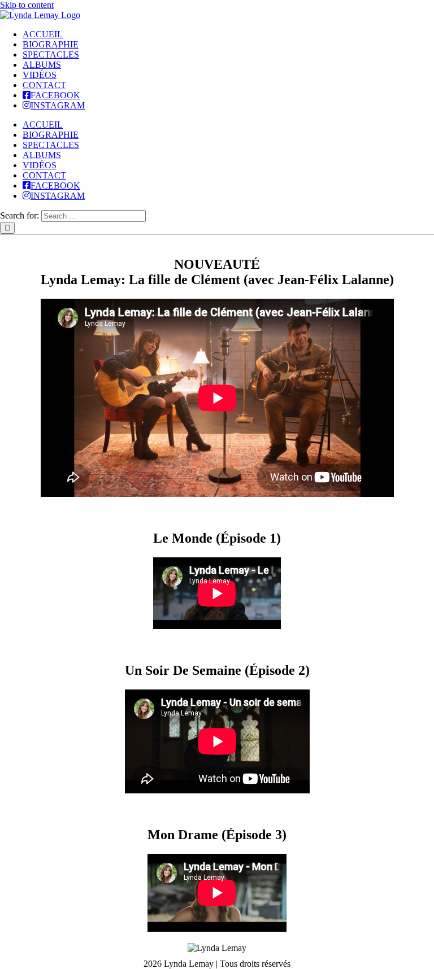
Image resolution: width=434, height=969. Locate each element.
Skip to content (27, 5)
